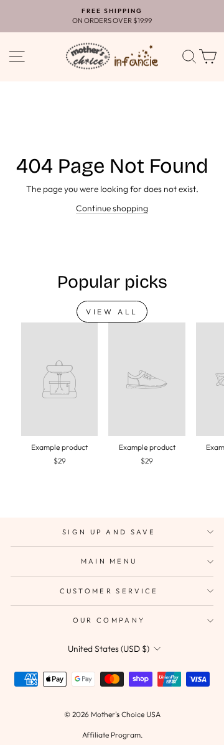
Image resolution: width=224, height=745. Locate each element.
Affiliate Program (111, 734)
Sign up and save (109, 532)
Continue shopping (112, 208)
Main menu (109, 561)
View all (112, 311)
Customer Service (109, 591)
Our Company (109, 620)
